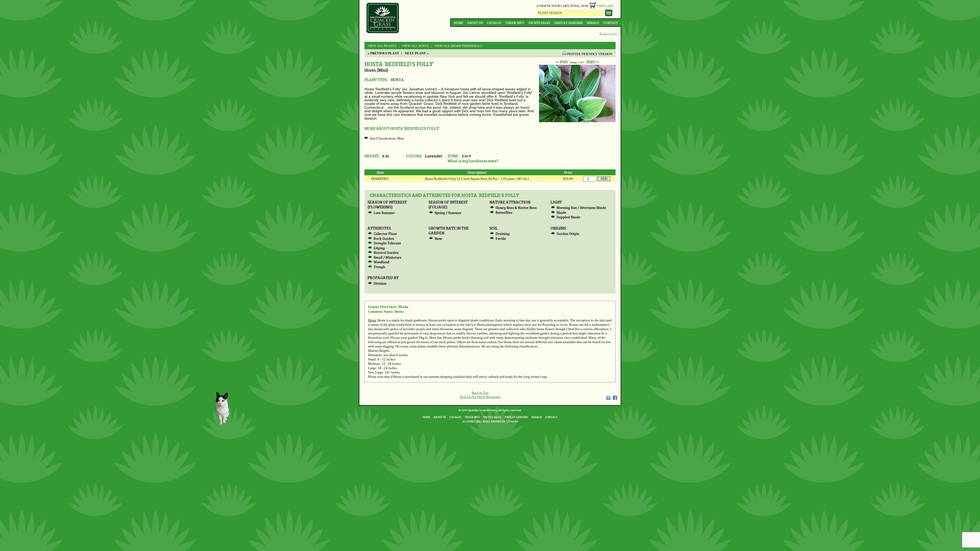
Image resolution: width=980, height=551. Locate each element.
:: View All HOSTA (413, 45)
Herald (593, 22)
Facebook (615, 397)
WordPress (608, 397)
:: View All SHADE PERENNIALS (456, 45)
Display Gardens (568, 22)
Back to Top (480, 392)
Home (458, 22)
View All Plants (382, 45)
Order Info (515, 22)
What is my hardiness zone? (473, 160)
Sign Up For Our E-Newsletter (480, 396)
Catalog (494, 22)
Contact (610, 22)
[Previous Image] (562, 62)
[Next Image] (592, 62)
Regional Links (608, 33)
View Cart (605, 6)
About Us (475, 22)
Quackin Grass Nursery (382, 18)
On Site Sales (539, 22)
